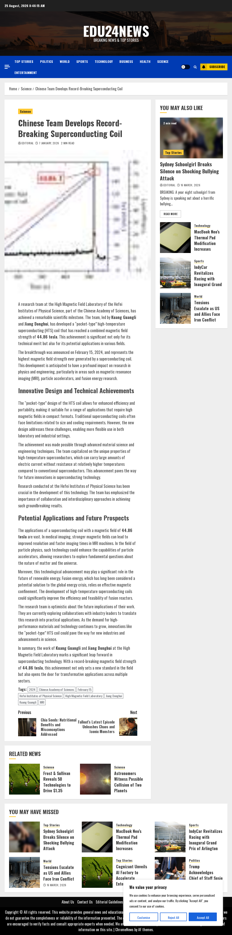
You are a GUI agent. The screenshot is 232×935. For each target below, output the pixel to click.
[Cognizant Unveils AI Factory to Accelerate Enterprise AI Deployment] (97, 872)
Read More (170, 214)
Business (126, 61)
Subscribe (217, 66)
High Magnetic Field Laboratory (83, 695)
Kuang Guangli (27, 702)
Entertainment (25, 72)
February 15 (85, 689)
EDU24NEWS (116, 30)
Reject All (173, 917)
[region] (173, 903)
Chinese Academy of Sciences (56, 689)
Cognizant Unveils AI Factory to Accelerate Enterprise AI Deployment (131, 878)
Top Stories (23, 61)
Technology (104, 61)
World (65, 61)
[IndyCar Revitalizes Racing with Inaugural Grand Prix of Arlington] (175, 273)
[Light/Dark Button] (185, 67)
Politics (46, 61)
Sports (82, 61)
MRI (42, 702)
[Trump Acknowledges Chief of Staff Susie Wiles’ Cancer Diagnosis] (170, 872)
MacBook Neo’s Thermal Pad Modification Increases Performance (207, 243)
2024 (32, 689)
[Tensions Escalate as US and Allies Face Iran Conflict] (175, 308)
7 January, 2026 (49, 143)
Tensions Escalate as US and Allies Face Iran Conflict (207, 311)
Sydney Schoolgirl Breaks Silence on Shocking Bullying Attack (189, 171)
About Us (68, 902)
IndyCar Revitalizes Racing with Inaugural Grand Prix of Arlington (208, 281)
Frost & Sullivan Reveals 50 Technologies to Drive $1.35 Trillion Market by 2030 (58, 787)
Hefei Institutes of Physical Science (40, 695)
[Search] (195, 67)
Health (145, 61)
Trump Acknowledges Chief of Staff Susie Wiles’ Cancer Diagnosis (206, 878)
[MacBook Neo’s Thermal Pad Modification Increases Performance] (175, 237)
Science (163, 61)
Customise (143, 917)
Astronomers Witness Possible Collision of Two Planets (128, 781)
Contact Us (85, 902)
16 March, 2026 (190, 185)
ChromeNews (124, 929)
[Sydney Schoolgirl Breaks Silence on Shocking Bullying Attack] (191, 138)
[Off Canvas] (7, 67)
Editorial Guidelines (109, 902)
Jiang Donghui (114, 695)
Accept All (203, 917)
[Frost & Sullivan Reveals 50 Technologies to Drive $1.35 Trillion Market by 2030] (24, 779)
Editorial (28, 143)
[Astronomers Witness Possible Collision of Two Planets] (95, 779)
